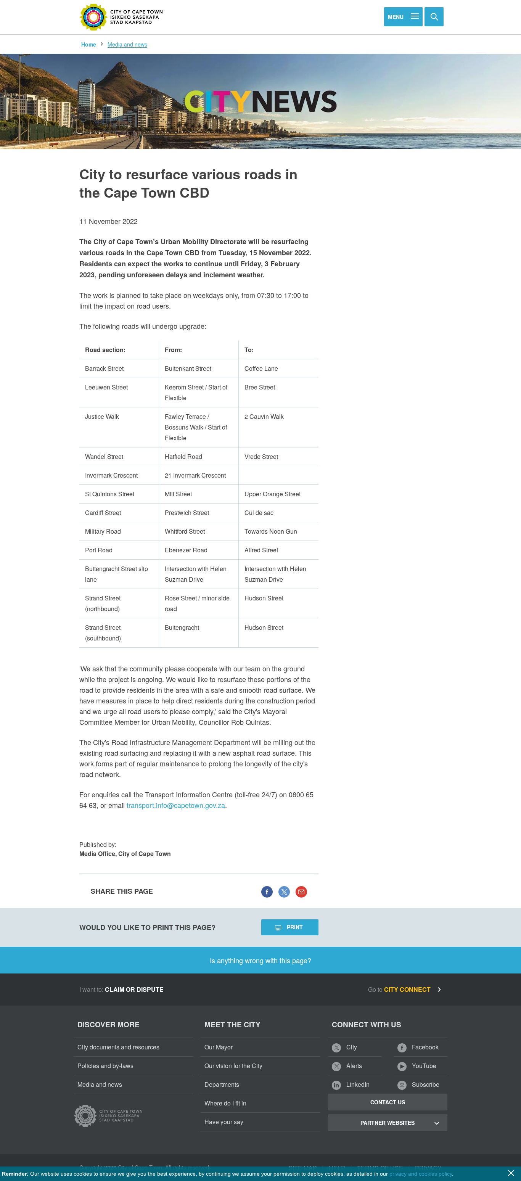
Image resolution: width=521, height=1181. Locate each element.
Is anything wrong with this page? (260, 960)
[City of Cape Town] (121, 17)
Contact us (387, 1102)
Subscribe (424, 1084)
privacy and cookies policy (420, 1174)
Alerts (353, 1065)
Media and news (127, 44)
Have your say (223, 1121)
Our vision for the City (233, 1065)
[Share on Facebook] (267, 891)
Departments (221, 1084)
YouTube (423, 1065)
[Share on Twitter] (284, 891)
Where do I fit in (225, 1103)
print (295, 927)
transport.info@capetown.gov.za (176, 805)
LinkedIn (357, 1084)
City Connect (408, 989)
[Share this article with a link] (301, 891)
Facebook (424, 1047)
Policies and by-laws (105, 1065)
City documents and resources (118, 1047)
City (351, 1047)
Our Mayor (218, 1047)
